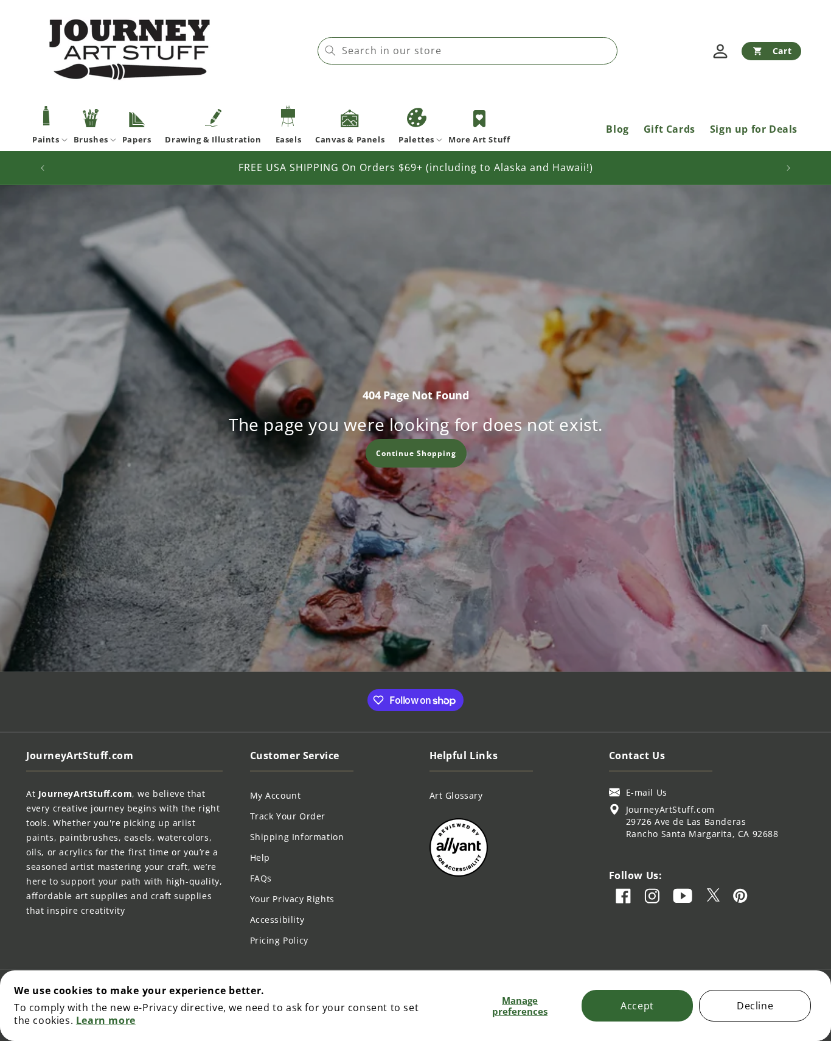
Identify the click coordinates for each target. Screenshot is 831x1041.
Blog (617, 129)
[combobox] (467, 51)
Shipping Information (297, 837)
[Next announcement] (788, 168)
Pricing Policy (279, 940)
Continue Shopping (415, 452)
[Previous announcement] (42, 168)
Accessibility (277, 919)
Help (260, 857)
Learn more (106, 1020)
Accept (637, 1005)
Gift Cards (669, 129)
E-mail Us (646, 792)
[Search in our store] (330, 50)
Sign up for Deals (754, 129)
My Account (275, 795)
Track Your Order (288, 816)
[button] (771, 51)
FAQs (261, 878)
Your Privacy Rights (292, 899)
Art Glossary (456, 795)
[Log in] (720, 51)
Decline (755, 1005)
